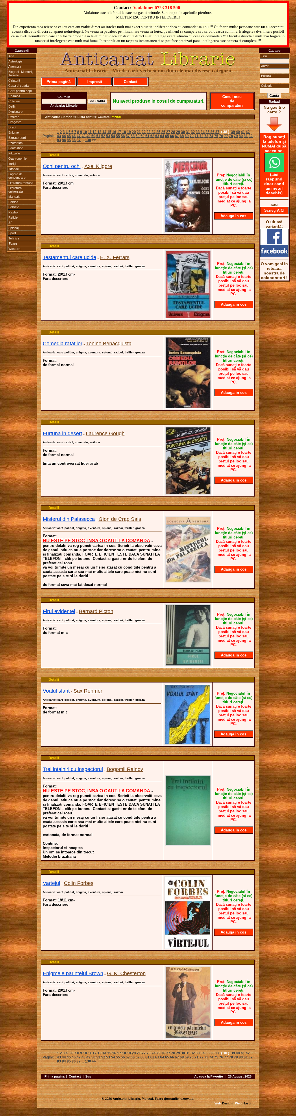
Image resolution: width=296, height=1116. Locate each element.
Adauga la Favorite (208, 1076)
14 (104, 132)
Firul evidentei (59, 611)
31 (188, 132)
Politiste (13, 207)
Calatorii (14, 80)
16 (114, 132)
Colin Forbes (78, 883)
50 (93, 136)
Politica (13, 202)
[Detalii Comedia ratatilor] (188, 407)
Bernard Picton (96, 611)
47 (79, 136)
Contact (130, 82)
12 (94, 132)
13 (99, 132)
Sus (88, 1076)
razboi (116, 117)
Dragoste (14, 122)
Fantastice (15, 148)
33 (198, 132)
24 (153, 132)
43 (59, 136)
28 (173, 132)
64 (162, 136)
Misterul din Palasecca (69, 519)
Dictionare (15, 111)
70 (192, 136)
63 (157, 136)
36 (212, 132)
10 (85, 132)
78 (231, 136)
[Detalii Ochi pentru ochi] (187, 231)
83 (59, 140)
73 (206, 136)
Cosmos (14, 96)
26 (163, 132)
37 (217, 132)
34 (203, 132)
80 (241, 136)
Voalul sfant (56, 691)
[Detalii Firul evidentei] (188, 664)
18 (124, 132)
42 (248, 132)
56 (123, 136)
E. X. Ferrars (115, 257)
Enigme (13, 132)
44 (64, 136)
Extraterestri (17, 137)
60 (142, 136)
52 (103, 136)
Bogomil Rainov (125, 769)
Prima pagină (59, 82)
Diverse (13, 117)
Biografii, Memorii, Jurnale (20, 73)
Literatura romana (20, 183)
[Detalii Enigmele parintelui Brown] (188, 1037)
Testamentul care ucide (69, 257)
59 (138, 136)
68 (182, 136)
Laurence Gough (105, 433)
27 (168, 132)
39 (233, 132)
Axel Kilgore (98, 166)
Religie (13, 217)
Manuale (14, 196)
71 (197, 136)
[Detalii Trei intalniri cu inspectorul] (188, 844)
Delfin (12, 106)
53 (108, 136)
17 (119, 132)
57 (128, 136)
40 (238, 132)
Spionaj (13, 228)
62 (152, 136)
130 (88, 140)
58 (133, 136)
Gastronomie (17, 158)
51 (98, 136)
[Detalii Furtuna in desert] (188, 493)
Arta (11, 56)
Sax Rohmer (87, 691)
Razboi (13, 212)
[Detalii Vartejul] (187, 947)
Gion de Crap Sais (120, 519)
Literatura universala (15, 189)
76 (221, 136)
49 (88, 136)
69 (187, 136)
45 (69, 136)
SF (10, 222)
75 (216, 136)
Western (14, 248)
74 (211, 136)
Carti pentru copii (20, 91)
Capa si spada (18, 85)
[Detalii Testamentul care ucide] (188, 317)
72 (201, 136)
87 (79, 140)
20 (134, 132)
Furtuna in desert (62, 433)
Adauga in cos (233, 216)
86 (74, 140)
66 (172, 136)
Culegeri (14, 101)
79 (236, 136)
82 (251, 136)
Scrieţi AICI (274, 210)
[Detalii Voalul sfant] (187, 743)
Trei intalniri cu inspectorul (73, 769)
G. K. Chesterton (126, 973)
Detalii (54, 155)
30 (183, 132)
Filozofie (14, 153)
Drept (12, 127)
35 (208, 132)
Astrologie (15, 61)
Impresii (94, 82)
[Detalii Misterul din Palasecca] (188, 581)
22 (144, 132)
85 (69, 140)
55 (118, 136)
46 (74, 136)
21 (139, 132)
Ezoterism (15, 143)
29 (178, 132)
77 (226, 136)
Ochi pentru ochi (62, 166)
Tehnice (13, 238)
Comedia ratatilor (62, 343)
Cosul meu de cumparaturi (232, 101)
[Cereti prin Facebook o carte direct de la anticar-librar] (274, 255)
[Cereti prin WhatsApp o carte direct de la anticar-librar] (274, 170)
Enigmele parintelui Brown (73, 973)
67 (177, 136)
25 (158, 132)
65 (167, 136)
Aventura (14, 66)
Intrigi (12, 163)
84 (64, 140)
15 (109, 132)
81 (246, 136)
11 (90, 132)
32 (193, 132)
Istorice (13, 169)
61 (147, 136)
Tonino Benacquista (109, 343)
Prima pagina (54, 1076)
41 (243, 132)
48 (84, 136)
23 (149, 132)
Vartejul (51, 883)
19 (129, 132)
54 (113, 136)
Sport (12, 233)
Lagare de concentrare (16, 175)
